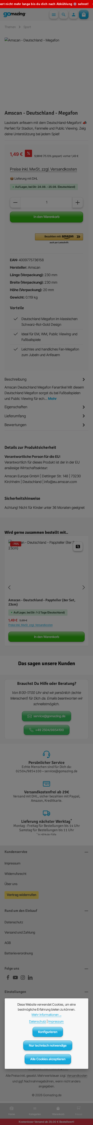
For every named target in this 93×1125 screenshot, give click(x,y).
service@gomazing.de (49, 716)
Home (11, 1114)
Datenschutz (14, 922)
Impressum (12, 863)
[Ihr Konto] (73, 14)
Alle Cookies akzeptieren (47, 1059)
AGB (8, 943)
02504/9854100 (29, 771)
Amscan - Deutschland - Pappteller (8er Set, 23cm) (41, 602)
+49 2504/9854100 (49, 730)
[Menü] (53, 14)
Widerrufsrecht (15, 874)
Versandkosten (77, 1075)
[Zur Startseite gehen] (14, 14)
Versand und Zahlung (20, 932)
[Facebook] (8, 979)
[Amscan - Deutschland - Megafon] (46, 71)
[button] (59, 238)
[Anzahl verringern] (15, 202)
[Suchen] (63, 14)
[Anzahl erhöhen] (77, 202)
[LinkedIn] (30, 979)
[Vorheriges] (9, 587)
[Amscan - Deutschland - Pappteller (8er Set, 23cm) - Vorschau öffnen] (78, 546)
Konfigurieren (47, 1032)
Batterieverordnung (19, 953)
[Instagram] (23, 979)
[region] (46, 71)
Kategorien (35, 1114)
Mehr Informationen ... (46, 1014)
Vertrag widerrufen (21, 895)
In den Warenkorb (47, 217)
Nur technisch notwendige (48, 1045)
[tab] (45, 389)
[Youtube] (16, 979)
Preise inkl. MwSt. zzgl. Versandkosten (43, 169)
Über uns (11, 884)
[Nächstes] (83, 587)
